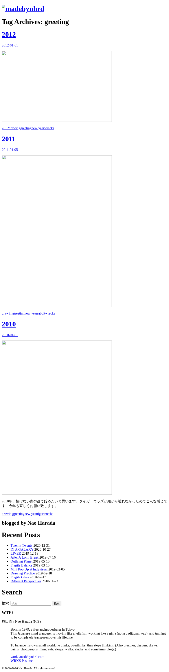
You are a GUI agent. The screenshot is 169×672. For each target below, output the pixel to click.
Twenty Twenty (22, 545)
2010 (9, 324)
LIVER (16, 553)
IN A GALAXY (22, 549)
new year (37, 128)
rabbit (41, 313)
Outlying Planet (21, 561)
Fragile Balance (21, 565)
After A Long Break (25, 557)
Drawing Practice (23, 573)
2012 (9, 34)
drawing (14, 128)
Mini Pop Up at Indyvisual (29, 569)
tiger (40, 514)
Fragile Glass (20, 577)
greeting (25, 128)
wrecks (49, 128)
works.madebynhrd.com (27, 657)
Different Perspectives (26, 581)
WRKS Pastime (22, 661)
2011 (8, 139)
